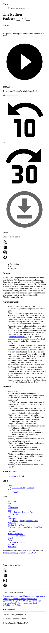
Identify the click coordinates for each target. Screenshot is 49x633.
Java (9, 506)
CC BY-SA (32, 553)
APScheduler (13, 501)
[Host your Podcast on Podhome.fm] (24, 631)
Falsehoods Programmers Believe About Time (25, 527)
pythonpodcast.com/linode (17, 337)
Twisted (11, 540)
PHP (9, 503)
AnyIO (10, 538)
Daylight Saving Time (16, 525)
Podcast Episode (18, 536)
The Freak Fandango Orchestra (14, 553)
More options (10, 609)
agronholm (12, 476)
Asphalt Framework (15, 534)
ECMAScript (13, 508)
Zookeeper (12, 519)
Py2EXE (11, 544)
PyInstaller (12, 547)
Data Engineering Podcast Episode (25, 521)
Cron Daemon (13, 514)
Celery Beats (12, 531)
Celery (10, 510)
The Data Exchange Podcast (23, 488)
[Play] (24, 62)
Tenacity (15, 492)
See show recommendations (15, 619)
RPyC (10, 516)
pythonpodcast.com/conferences (20, 369)
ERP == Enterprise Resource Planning (22, 512)
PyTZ (10, 529)
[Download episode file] (24, 231)
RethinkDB (12, 523)
